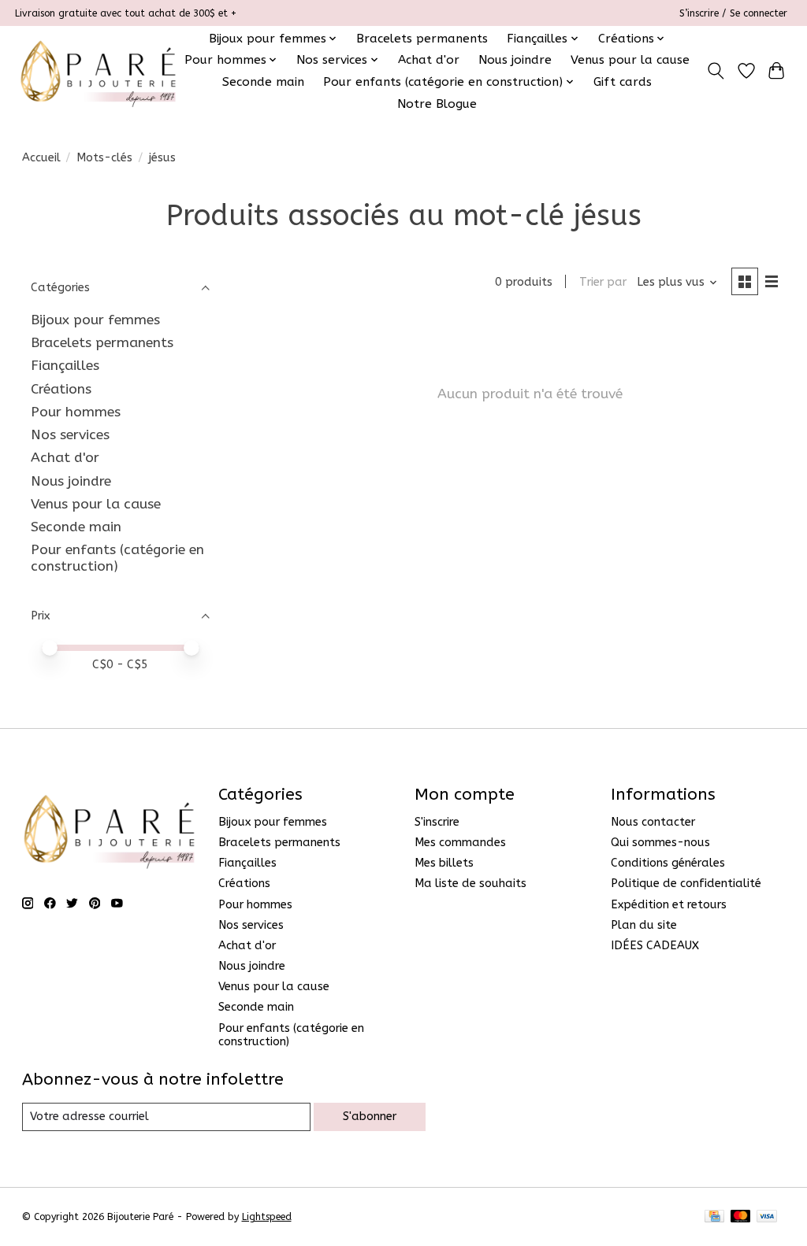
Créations (61, 389)
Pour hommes (76, 412)
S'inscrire (437, 822)
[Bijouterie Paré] (98, 70)
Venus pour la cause (630, 60)
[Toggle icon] (715, 71)
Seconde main (263, 82)
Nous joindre (515, 60)
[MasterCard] (741, 1217)
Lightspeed (267, 1216)
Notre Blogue (437, 104)
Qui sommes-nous (660, 842)
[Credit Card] (714, 1217)
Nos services (70, 435)
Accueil (41, 158)
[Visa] (767, 1217)
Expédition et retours (669, 904)
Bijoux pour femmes (95, 320)
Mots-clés (104, 158)
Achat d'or (428, 60)
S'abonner (369, 1116)
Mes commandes (460, 842)
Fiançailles (65, 365)
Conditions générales (668, 863)
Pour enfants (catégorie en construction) (117, 558)
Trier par (603, 282)
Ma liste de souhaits (470, 883)
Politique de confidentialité (686, 883)
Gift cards (622, 82)
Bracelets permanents (422, 38)
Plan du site (644, 925)
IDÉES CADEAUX (655, 945)
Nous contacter (653, 822)
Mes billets (444, 863)
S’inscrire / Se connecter (733, 13)
